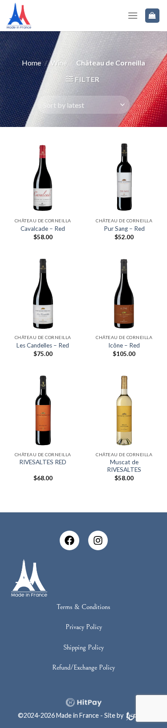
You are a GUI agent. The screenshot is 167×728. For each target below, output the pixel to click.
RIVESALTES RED (42, 462)
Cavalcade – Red (42, 228)
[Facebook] (69, 540)
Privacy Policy (83, 627)
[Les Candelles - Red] (43, 294)
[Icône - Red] (124, 294)
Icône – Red (124, 345)
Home (31, 62)
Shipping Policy (83, 647)
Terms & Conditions (83, 607)
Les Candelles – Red (42, 345)
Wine (59, 62)
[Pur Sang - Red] (124, 176)
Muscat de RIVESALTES (124, 466)
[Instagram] (98, 540)
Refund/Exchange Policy (83, 667)
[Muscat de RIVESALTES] (124, 410)
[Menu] (132, 15)
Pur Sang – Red (124, 228)
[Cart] (152, 15)
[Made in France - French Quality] (19, 15)
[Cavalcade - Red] (43, 176)
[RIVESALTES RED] (43, 410)
